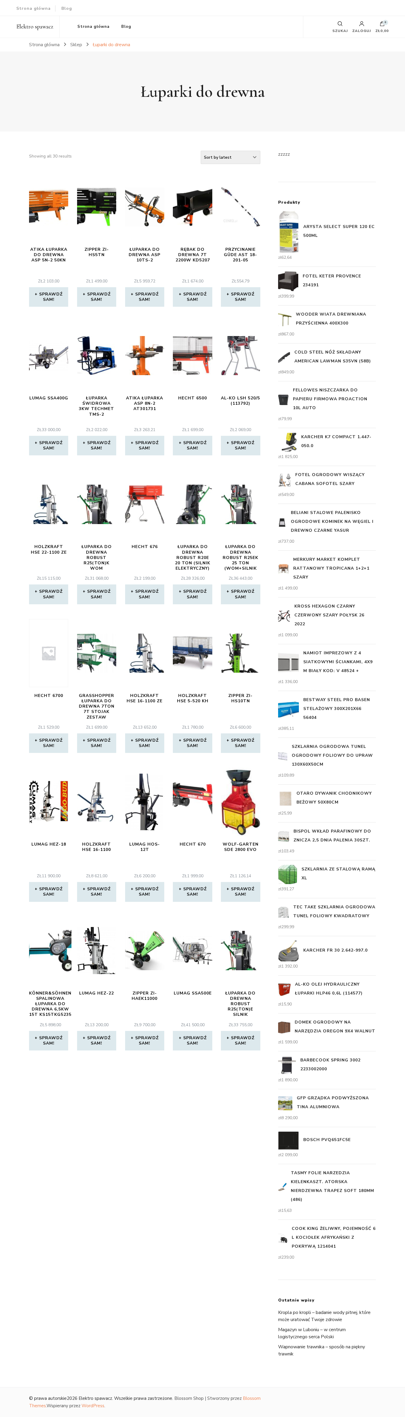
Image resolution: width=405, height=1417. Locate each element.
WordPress (93, 1406)
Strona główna (33, 8)
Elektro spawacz (34, 26)
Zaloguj (361, 30)
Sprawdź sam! (51, 296)
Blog (66, 8)
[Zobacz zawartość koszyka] (382, 25)
